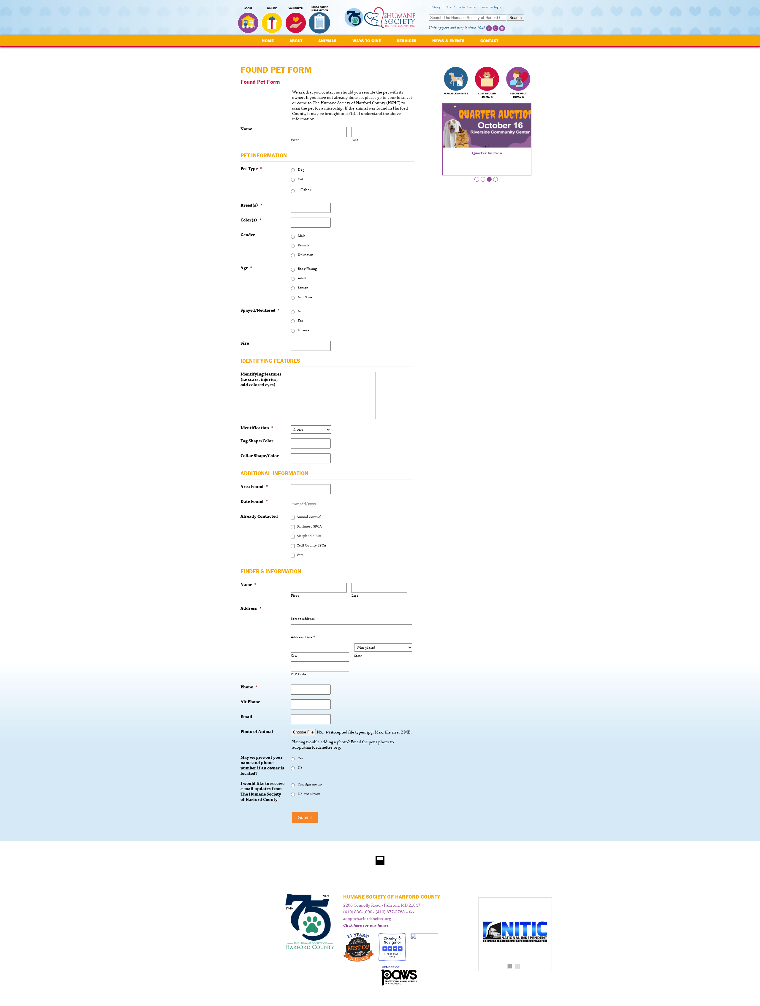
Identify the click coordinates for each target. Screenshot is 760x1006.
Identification (256, 428)
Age (246, 268)
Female (303, 245)
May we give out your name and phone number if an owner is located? (262, 765)
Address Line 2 (303, 637)
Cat (300, 179)
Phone (248, 687)
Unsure (303, 330)
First (295, 140)
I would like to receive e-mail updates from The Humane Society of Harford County (262, 791)
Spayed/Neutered (260, 310)
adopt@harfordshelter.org (367, 919)
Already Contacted (259, 516)
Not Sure (305, 297)
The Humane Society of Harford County (380, 18)
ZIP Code (298, 674)
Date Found (254, 501)
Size (244, 343)
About (296, 40)
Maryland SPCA (309, 535)
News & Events (448, 40)
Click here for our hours (366, 926)
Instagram (502, 28)
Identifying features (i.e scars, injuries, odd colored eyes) (260, 380)
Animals (327, 40)
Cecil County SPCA (311, 545)
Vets (300, 554)
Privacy (436, 7)
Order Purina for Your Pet (461, 7)
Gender (247, 235)
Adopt (248, 8)
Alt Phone (250, 702)
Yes (300, 320)
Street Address (303, 619)
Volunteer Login (491, 7)
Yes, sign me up (310, 784)
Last (355, 140)
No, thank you (309, 793)
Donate (272, 8)
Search (515, 17)
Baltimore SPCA (309, 526)
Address (250, 608)
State (358, 656)
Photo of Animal (256, 731)
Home (268, 40)
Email (246, 717)
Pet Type (251, 169)
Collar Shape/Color (259, 456)
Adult (302, 278)
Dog (301, 169)
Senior (303, 287)
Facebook (489, 28)
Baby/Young (307, 268)
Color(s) (250, 220)
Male (301, 235)
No (300, 311)
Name (246, 129)
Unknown (305, 254)
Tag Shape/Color (256, 441)
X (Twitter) (495, 28)
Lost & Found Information (319, 9)
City (294, 655)
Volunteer (296, 8)
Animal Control (309, 516)
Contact (489, 40)
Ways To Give (366, 40)
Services (407, 40)
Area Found (254, 486)
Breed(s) (251, 205)
